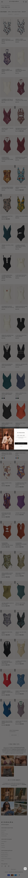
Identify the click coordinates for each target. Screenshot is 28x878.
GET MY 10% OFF (21, 443)
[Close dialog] (27, 429)
